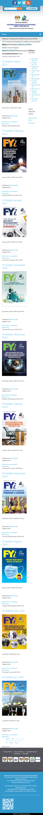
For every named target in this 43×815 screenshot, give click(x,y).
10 (7, 742)
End (16, 742)
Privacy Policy (7, 751)
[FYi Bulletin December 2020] (14, 289)
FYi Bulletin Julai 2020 (13, 610)
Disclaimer (17, 753)
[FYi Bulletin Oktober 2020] (14, 428)
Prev (13, 738)
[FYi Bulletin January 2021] (14, 222)
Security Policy (19, 751)
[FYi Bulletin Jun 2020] (14, 698)
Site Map (25, 753)
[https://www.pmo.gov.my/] (10, 759)
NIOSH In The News (24, 44)
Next (11, 742)
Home (4, 44)
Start (7, 738)
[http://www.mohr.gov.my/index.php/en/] (21, 759)
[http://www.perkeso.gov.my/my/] (32, 759)
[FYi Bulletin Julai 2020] (14, 631)
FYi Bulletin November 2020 (13, 336)
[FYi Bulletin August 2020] (14, 565)
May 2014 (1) (36, 89)
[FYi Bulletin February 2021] (14, 155)
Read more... (6, 124)
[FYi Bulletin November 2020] (14, 358)
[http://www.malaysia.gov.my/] (4, 759)
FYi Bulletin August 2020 (11, 543)
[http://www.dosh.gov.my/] (26, 759)
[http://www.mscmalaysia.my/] (15, 759)
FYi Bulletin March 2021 (11, 63)
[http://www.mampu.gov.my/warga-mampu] (37, 759)
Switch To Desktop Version (21, 814)
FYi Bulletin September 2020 (14, 475)
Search (19, 8)
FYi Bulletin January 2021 (12, 202)
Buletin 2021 (14, 116)
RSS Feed (31, 123)
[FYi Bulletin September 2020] (14, 496)
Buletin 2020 (14, 319)
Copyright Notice (31, 751)
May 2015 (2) (36, 79)
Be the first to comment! (10, 122)
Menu (4, 34)
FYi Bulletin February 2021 (12, 132)
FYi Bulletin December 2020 (13, 266)
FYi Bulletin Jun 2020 (13, 677)
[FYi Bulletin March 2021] (14, 85)
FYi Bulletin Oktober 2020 (12, 405)
